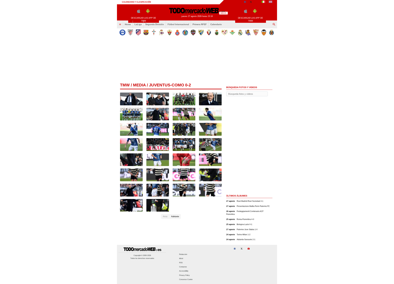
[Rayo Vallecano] (224, 32)
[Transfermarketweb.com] (270, 2)
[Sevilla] (256, 32)
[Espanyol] (177, 32)
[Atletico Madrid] (138, 32)
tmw (125, 85)
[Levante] (193, 32)
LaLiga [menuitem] (138, 24)
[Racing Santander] (216, 32)
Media (139, 85)
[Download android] (148, 12)
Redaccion (183, 254)
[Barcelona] (146, 32)
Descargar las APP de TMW (143, 19)
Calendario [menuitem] (216, 24)
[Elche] (169, 32)
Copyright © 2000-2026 (142, 255)
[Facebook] (245, 2)
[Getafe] (185, 32)
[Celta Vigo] (154, 32)
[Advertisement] (197, 60)
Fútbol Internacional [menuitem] (178, 24)
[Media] (257, 2)
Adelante (175, 216)
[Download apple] (138, 12)
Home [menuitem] (128, 24)
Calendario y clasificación (136, 2)
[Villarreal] (271, 32)
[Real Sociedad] (248, 32)
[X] (251, 2)
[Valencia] (264, 32)
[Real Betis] (232, 32)
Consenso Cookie (186, 279)
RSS (181, 263)
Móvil (181, 258)
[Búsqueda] (274, 24)
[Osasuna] (209, 32)
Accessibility (183, 271)
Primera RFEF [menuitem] (200, 24)
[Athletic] (130, 32)
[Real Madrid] (240, 32)
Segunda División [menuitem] (154, 24)
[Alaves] (122, 32)
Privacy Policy (184, 275)
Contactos (183, 267)
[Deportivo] (162, 32)
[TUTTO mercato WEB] (263, 2)
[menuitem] (120, 24)
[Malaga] (201, 32)
